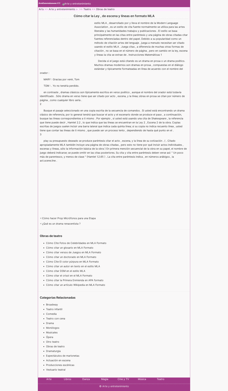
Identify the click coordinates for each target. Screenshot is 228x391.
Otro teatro (52, 341)
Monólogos (52, 327)
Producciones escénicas (60, 365)
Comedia (51, 313)
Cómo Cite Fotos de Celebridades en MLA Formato (76, 243)
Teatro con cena (55, 318)
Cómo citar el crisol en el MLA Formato (69, 275)
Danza (86, 379)
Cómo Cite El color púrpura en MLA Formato (73, 261)
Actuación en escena (58, 360)
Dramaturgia (53, 351)
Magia (104, 379)
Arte (48, 379)
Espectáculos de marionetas (62, 355)
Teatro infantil (54, 309)
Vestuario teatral (55, 369)
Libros (67, 379)
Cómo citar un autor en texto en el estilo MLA (73, 266)
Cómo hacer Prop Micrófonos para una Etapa (69, 218)
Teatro (87, 9)
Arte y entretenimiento (77, 3)
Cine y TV (123, 379)
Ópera (49, 337)
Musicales (52, 332)
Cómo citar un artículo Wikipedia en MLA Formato (76, 284)
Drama (50, 323)
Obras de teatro (105, 9)
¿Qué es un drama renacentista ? (61, 223)
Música (142, 379)
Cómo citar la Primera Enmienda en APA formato (75, 280)
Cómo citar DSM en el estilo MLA (66, 270)
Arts (41, 9)
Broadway (52, 304)
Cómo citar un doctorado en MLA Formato (71, 256)
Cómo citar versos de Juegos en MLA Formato (74, 252)
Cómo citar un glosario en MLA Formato (70, 247)
